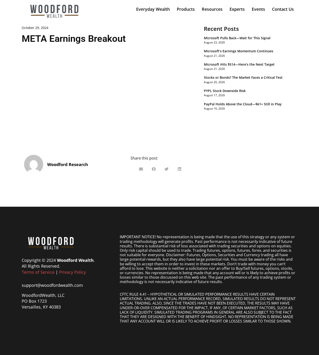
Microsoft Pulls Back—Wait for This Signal (237, 38)
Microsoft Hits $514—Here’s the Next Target (239, 64)
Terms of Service (38, 272)
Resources (212, 9)
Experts (237, 9)
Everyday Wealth (153, 9)
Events (258, 9)
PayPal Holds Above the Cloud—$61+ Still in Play (243, 104)
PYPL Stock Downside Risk (225, 91)
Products (186, 9)
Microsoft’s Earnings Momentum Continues (238, 51)
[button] (141, 169)
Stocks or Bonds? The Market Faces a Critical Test (243, 77)
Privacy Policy (72, 272)
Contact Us (283, 9)
